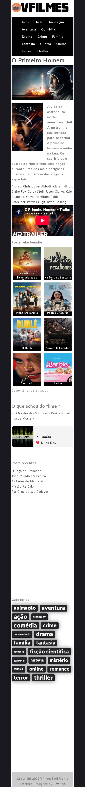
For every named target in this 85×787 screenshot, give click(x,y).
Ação (40, 22)
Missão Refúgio (23, 486)
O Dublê (27, 348)
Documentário (22, 634)
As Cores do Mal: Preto (28, 481)
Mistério (59, 660)
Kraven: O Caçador (58, 348)
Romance (59, 669)
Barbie (58, 383)
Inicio (26, 22)
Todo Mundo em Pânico (29, 476)
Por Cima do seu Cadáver (30, 491)
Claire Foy (19, 191)
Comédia (48, 29)
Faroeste (19, 652)
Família (58, 36)
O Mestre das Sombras (31, 413)
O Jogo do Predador (26, 471)
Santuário (27, 383)
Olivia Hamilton (37, 197)
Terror (27, 51)
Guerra (45, 44)
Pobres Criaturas (57, 313)
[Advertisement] (42, 550)
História (37, 660)
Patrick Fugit (36, 202)
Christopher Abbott (37, 186)
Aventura (29, 29)
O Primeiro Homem (38, 60)
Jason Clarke (55, 191)
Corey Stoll (36, 191)
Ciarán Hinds (62, 186)
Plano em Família (27, 313)
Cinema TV (39, 616)
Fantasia (28, 44)
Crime (42, 36)
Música (18, 669)
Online (61, 44)
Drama (27, 36)
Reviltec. (59, 784)
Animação (56, 22)
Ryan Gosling (56, 202)
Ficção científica (49, 651)
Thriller (43, 51)
